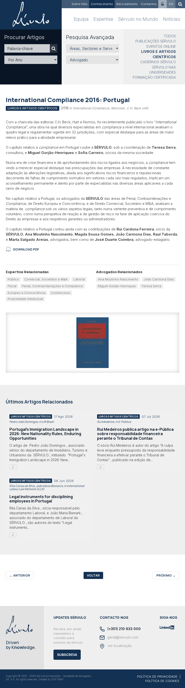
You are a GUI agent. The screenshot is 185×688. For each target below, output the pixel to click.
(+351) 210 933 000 (123, 629)
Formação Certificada (154, 77)
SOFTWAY (57, 679)
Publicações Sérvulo (155, 41)
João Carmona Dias (159, 279)
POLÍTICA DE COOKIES (162, 681)
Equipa (81, 19)
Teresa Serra (151, 286)
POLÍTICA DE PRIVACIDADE (157, 676)
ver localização (119, 646)
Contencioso (60, 293)
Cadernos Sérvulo (158, 62)
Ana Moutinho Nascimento (118, 279)
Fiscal (12, 286)
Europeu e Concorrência (26, 293)
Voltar (93, 575)
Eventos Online (161, 46)
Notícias (171, 19)
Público (13, 279)
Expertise (103, 19)
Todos (170, 36)
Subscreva (67, 654)
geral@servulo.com (122, 637)
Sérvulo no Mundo (138, 19)
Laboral (79, 279)
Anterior (19, 575)
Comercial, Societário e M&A (46, 279)
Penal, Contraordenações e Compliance (52, 286)
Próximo (166, 575)
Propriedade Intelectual (25, 299)
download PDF (26, 249)
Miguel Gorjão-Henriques (117, 286)
